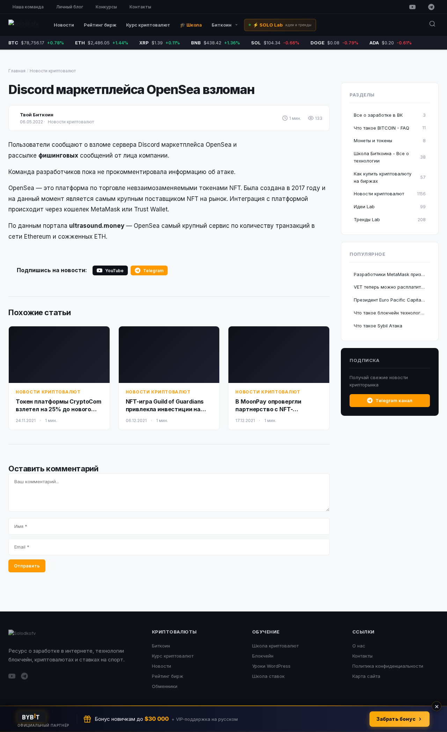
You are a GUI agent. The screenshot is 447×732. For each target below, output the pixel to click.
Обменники (164, 686)
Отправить (27, 565)
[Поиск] (432, 24)
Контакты (140, 6)
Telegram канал (393, 400)
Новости (64, 25)
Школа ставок (268, 676)
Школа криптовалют (275, 645)
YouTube (114, 270)
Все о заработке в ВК (390, 115)
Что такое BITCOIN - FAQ (390, 128)
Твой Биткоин (36, 114)
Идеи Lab (390, 206)
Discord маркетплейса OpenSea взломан (131, 89)
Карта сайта (366, 676)
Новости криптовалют (53, 70)
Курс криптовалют (148, 25)
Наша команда (28, 6)
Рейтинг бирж (100, 25)
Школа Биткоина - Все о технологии (390, 157)
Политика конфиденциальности (387, 666)
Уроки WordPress (271, 666)
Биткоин (222, 25)
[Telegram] (431, 7)
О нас (358, 645)
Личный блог (69, 6)
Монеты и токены (390, 140)
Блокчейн (262, 656)
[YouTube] (412, 7)
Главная (16, 70)
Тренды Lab (390, 219)
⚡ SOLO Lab (282, 25)
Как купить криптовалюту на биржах (390, 177)
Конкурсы (106, 6)
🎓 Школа (191, 25)
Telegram (153, 270)
